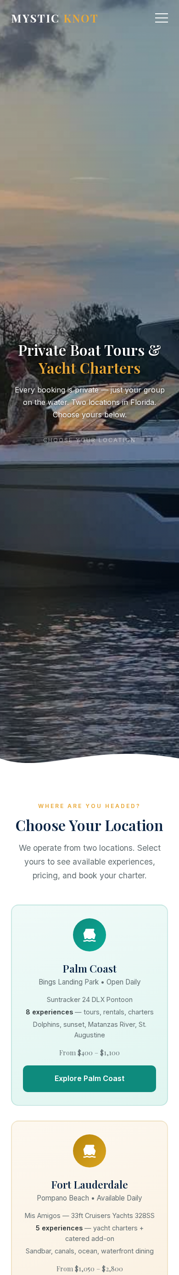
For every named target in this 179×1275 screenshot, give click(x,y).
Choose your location (89, 436)
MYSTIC (55, 18)
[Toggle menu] (161, 18)
